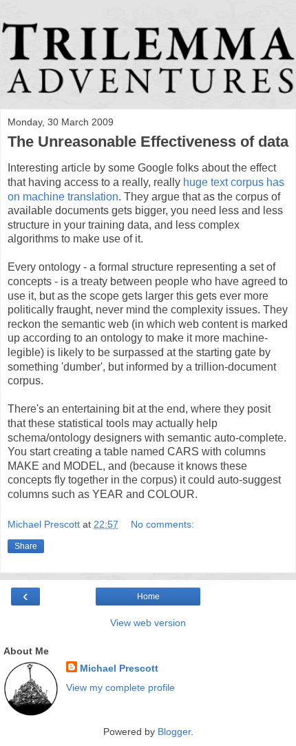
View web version (148, 622)
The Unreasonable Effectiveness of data (148, 141)
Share (25, 546)
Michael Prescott (119, 668)
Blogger (174, 731)
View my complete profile (120, 687)
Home (148, 596)
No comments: (162, 524)
